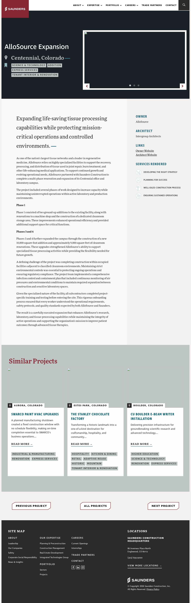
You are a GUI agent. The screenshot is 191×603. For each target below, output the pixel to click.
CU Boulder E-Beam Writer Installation (152, 416)
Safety (11, 553)
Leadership (13, 543)
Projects (43, 574)
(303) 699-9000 (135, 557)
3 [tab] (139, 86)
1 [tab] (130, 86)
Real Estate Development (51, 553)
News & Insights (15, 562)
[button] (78, 5)
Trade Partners (152, 5)
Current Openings (79, 543)
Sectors (43, 570)
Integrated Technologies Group (54, 557)
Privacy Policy (153, 589)
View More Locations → (145, 565)
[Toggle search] (184, 5)
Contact (171, 5)
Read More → (22, 443)
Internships (76, 548)
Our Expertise (50, 538)
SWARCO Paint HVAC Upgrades (35, 414)
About (77, 5)
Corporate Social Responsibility (22, 557)
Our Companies (15, 548)
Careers (130, 5)
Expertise (93, 5)
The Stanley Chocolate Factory (90, 416)
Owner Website (145, 150)
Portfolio (112, 5)
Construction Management (52, 548)
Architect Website (146, 154)
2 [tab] (134, 86)
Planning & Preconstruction (53, 543)
